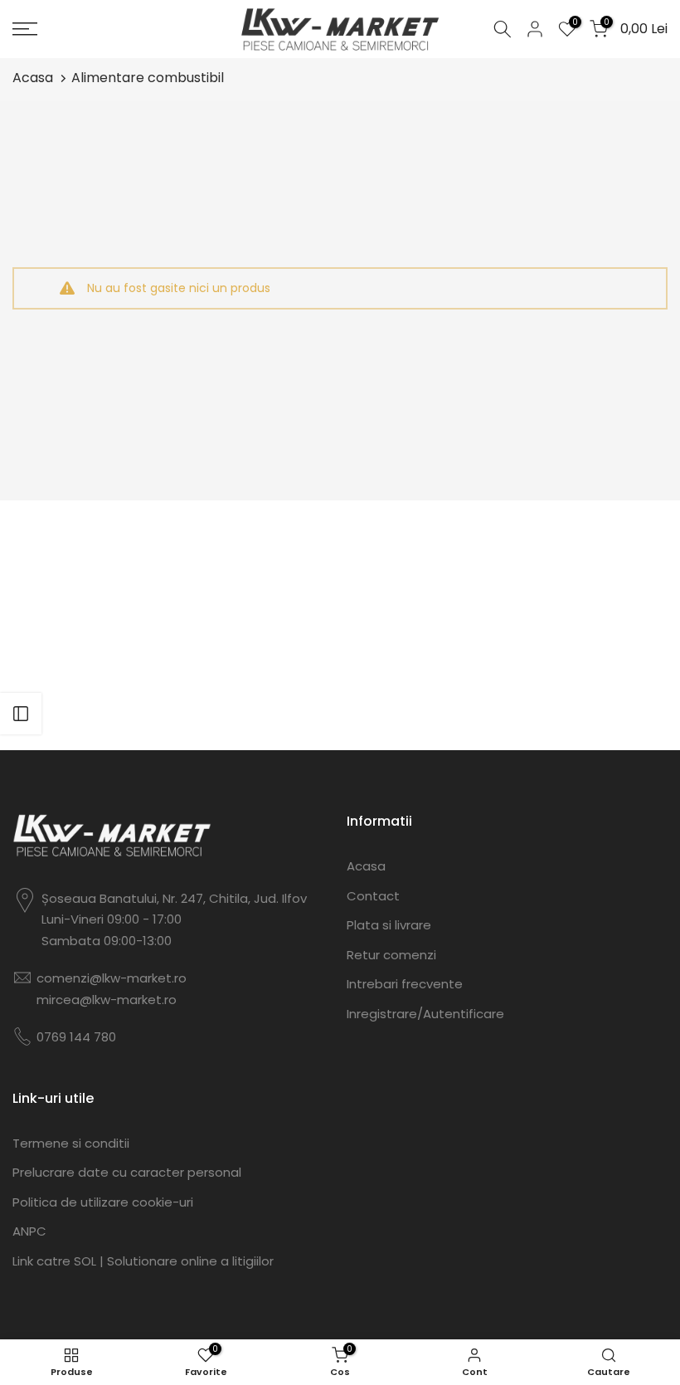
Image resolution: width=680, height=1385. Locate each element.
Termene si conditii (70, 1143)
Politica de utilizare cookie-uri (102, 1202)
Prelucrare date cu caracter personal (126, 1172)
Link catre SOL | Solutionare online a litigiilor (143, 1261)
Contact (373, 896)
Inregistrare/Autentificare (425, 1013)
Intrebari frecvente (405, 983)
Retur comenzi (391, 954)
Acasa (32, 77)
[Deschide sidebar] (20, 713)
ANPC (29, 1231)
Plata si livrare (389, 925)
